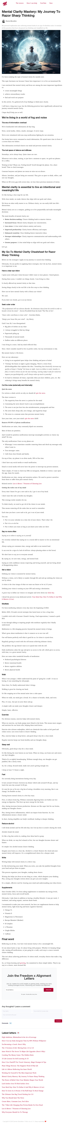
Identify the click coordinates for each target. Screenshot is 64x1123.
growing (23, 963)
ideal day (51, 593)
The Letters (20, 3)
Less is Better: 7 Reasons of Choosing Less (27, 483)
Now (51, 3)
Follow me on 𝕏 (29, 1121)
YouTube (43, 3)
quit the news (40, 393)
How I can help (32, 3)
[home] (5, 3)
